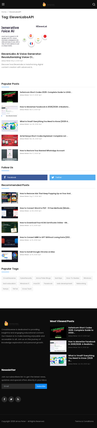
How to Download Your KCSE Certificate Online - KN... (44, 222)
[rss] (18, 399)
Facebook (48, 283)
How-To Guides (72, 278)
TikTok (15, 289)
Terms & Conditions (84, 421)
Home (4, 12)
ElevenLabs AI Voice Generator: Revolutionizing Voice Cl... (22, 55)
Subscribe (41, 386)
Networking (81, 283)
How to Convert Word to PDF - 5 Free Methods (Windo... (45, 208)
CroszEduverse (9, 278)
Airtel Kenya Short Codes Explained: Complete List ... (44, 136)
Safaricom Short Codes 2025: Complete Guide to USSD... (46, 92)
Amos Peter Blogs (43, 278)
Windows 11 (24, 283)
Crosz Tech (26, 289)
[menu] (3, 4)
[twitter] (11, 399)
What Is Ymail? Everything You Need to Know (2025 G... (44, 121)
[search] (94, 4)
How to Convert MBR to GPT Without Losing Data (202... (45, 237)
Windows (87, 278)
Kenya (5, 289)
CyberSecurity (26, 278)
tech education (9, 283)
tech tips (58, 278)
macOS (36, 283)
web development (64, 283)
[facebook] (4, 399)
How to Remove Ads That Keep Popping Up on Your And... (46, 193)
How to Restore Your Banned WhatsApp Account (42, 150)
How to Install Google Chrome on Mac (37, 252)
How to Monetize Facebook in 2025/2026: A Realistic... (45, 107)
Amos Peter (6, 61)
